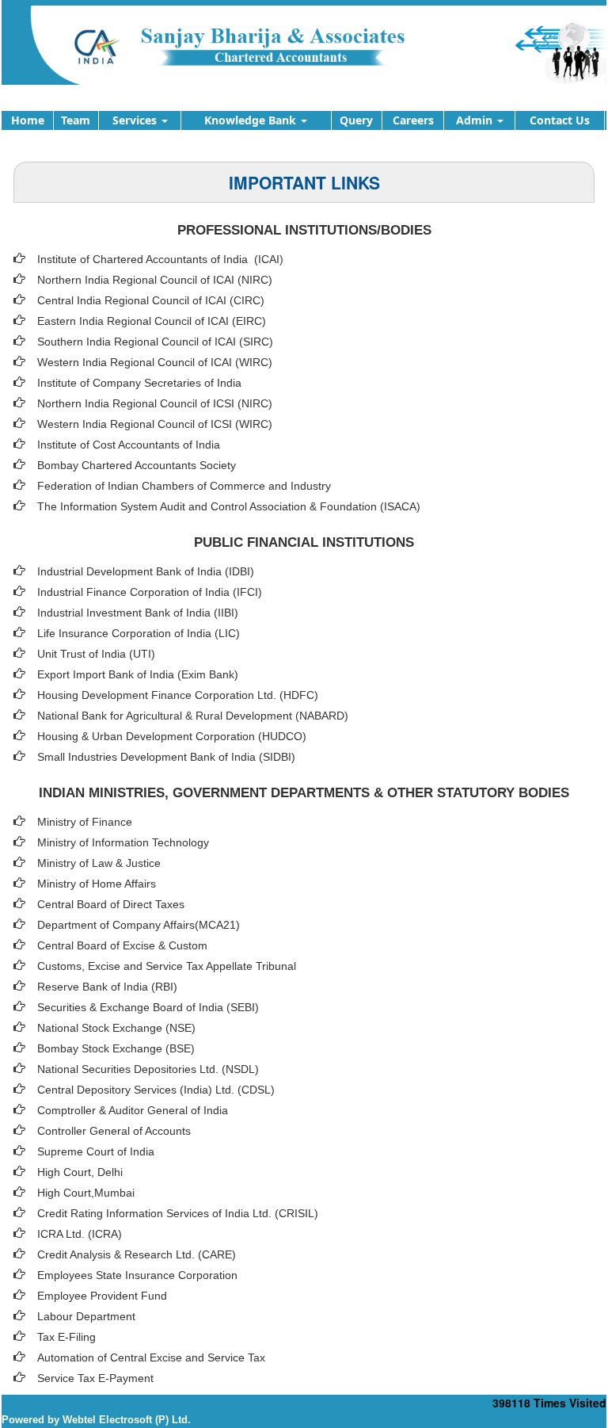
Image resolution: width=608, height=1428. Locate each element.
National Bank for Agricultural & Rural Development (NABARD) (192, 715)
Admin (476, 120)
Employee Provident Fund (102, 1295)
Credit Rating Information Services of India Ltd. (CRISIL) (177, 1213)
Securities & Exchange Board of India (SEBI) (148, 1007)
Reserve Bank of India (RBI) (107, 986)
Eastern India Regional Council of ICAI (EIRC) (151, 321)
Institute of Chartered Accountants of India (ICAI (158, 259)
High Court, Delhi (80, 1172)
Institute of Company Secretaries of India (139, 382)
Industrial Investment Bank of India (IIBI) (137, 612)
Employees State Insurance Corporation (137, 1275)
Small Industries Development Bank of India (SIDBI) (166, 756)
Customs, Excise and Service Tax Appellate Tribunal (166, 966)
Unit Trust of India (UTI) (96, 653)
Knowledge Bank (251, 120)
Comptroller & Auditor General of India (132, 1110)
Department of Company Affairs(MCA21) (138, 924)
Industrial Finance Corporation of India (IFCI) (149, 592)
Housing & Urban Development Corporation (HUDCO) (171, 736)
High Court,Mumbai (86, 1192)
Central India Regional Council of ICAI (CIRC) (150, 300)
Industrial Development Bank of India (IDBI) (145, 571)
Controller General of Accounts (114, 1130)
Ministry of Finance (84, 821)
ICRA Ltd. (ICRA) (79, 1234)
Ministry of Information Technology (123, 842)
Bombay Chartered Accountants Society (136, 465)
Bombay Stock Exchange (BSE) (116, 1048)
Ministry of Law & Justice (99, 863)
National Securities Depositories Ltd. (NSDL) (148, 1069)
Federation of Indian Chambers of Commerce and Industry (184, 485)
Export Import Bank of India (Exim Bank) (137, 674)
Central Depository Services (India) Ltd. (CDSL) (156, 1089)
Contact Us (560, 120)
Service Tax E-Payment (95, 1378)
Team (75, 120)
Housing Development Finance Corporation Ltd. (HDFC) (177, 695)
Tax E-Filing (66, 1337)
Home (27, 120)
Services (136, 120)
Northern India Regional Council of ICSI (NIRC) (154, 403)
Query (356, 120)
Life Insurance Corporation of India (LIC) (138, 633)
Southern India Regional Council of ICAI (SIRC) (155, 341)
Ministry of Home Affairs (96, 883)
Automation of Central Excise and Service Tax (151, 1357)
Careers (413, 120)
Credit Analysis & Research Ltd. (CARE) (136, 1254)
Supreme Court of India (95, 1151)
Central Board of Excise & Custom (122, 945)
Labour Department (86, 1316)
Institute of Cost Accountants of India (128, 444)
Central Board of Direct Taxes (110, 904)
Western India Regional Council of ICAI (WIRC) (154, 362)
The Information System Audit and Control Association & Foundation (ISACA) (228, 506)
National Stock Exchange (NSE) (116, 1027)
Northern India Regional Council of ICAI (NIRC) (154, 279)
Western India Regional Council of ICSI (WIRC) (154, 424)
